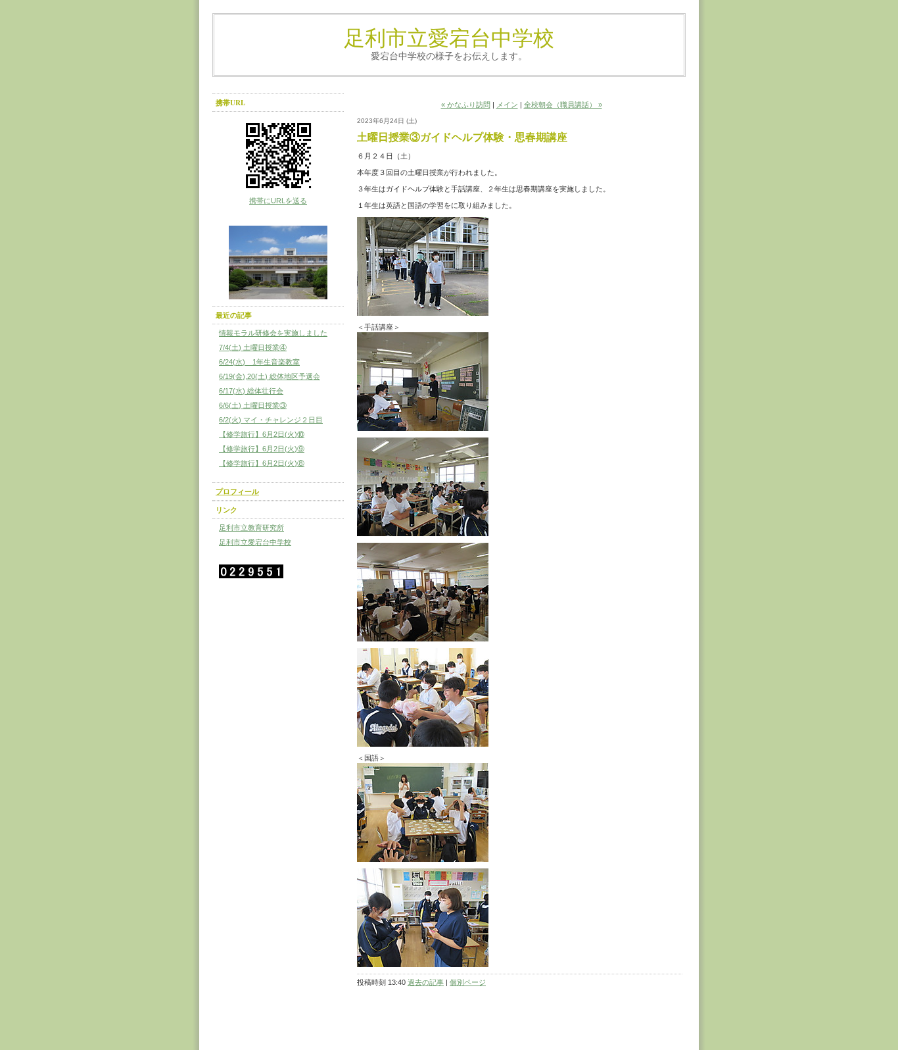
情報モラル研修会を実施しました (273, 333)
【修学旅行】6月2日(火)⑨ (261, 449)
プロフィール (237, 491)
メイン (507, 105)
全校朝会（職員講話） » (563, 105)
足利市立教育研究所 (251, 528)
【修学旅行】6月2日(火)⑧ (261, 463)
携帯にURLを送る (278, 201)
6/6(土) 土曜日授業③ (253, 405)
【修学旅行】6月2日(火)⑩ (261, 434)
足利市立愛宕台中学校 (449, 37)
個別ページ (468, 982)
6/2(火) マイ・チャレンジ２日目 (271, 420)
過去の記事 (426, 982)
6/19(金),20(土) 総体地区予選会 (269, 376)
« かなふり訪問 (465, 105)
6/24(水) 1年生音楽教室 (259, 362)
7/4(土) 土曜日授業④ (253, 347)
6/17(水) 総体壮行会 (251, 391)
